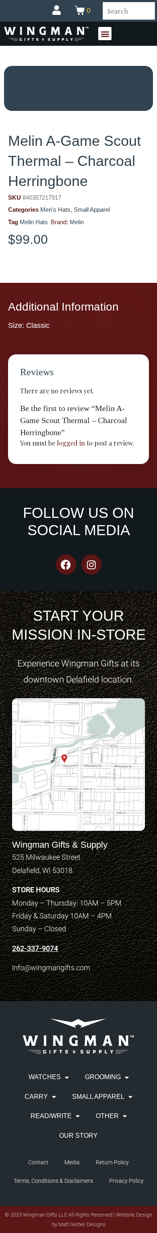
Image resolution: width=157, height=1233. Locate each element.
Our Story (78, 1135)
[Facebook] (66, 564)
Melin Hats (34, 222)
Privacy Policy (126, 1181)
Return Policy (112, 1162)
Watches (45, 1077)
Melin (77, 222)
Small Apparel (92, 209)
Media (72, 1162)
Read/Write (51, 1115)
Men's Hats (55, 209)
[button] (105, 33)
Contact (38, 1162)
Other (107, 1115)
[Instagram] (91, 564)
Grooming (103, 1077)
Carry (36, 1096)
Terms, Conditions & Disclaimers (53, 1181)
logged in (71, 443)
